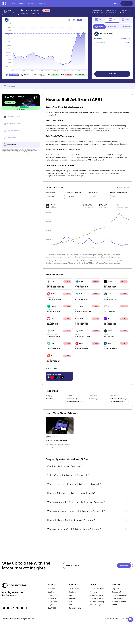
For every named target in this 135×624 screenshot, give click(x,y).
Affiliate (42, 3)
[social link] (3, 608)
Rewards (31, 3)
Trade (13, 3)
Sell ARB (112, 74)
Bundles (22, 3)
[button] (87, 467)
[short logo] (4, 3)
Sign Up (126, 3)
